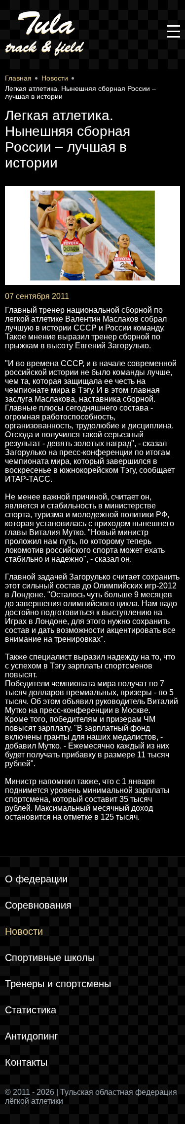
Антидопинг (31, 1036)
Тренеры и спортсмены (58, 983)
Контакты (26, 1062)
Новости (24, 931)
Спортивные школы (50, 957)
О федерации (36, 879)
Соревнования (38, 905)
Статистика (30, 1009)
